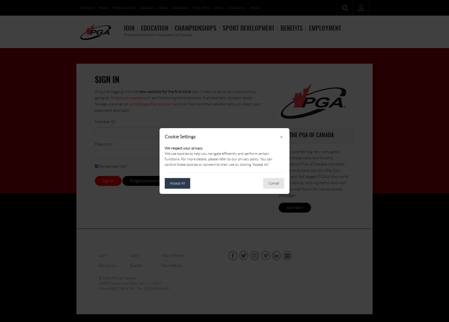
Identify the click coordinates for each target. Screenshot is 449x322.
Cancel (273, 183)
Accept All (177, 183)
